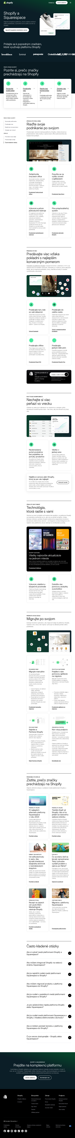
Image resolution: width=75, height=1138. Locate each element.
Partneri (33, 1109)
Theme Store (34, 1103)
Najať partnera (62, 1106)
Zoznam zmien (49, 1107)
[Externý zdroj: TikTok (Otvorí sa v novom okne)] (19, 1131)
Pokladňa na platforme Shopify (36, 266)
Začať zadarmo (61, 2)
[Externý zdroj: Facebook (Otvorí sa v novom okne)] (5, 1131)
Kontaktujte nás (45, 1077)
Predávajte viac (9, 124)
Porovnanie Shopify (50, 1099)
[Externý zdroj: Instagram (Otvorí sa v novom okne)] (15, 1131)
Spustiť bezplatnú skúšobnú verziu (16, 30)
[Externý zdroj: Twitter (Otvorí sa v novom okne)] (8, 1131)
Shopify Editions (21, 1099)
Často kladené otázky (11, 142)
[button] (70, 2)
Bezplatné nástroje (50, 1105)
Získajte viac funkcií (10, 130)
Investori (19, 1102)
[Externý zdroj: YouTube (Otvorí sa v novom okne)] (12, 1131)
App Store (34, 1106)
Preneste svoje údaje (10, 136)
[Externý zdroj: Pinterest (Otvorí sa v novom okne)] (26, 1131)
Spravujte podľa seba (10, 121)
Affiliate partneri (35, 1112)
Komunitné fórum (63, 1103)
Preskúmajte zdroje (10, 139)
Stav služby (62, 1109)
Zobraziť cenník (62, 482)
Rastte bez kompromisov (11, 127)
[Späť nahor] (5, 1096)
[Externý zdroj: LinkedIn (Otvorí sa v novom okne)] (22, 1131)
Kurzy (46, 1102)
